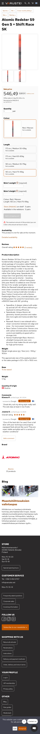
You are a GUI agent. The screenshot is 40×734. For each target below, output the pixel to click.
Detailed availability (9, 237)
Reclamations (8, 648)
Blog (4, 702)
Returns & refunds (9, 642)
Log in (5, 677)
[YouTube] (14, 619)
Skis (5, 15)
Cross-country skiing (24, 11)
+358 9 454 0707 (12, 579)
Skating (12, 15)
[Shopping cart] (33, 3)
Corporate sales (8, 601)
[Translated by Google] (9, 401)
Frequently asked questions (12, 596)
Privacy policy (8, 689)
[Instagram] (9, 619)
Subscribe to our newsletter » (15, 627)
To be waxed (7, 369)
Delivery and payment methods (14, 659)
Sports (5, 11)
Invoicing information (10, 607)
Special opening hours (11, 568)
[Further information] (17, 183)
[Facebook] (4, 619)
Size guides (7, 707)
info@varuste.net (8, 582)
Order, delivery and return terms (14, 665)
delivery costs (30, 93)
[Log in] (29, 3)
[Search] (25, 3)
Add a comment (8, 438)
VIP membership (9, 683)
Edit (15, 728)
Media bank (7, 713)
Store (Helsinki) (10, 206)
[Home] (14, 3)
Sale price (8, 89)
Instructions (7, 653)
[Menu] (3, 3)
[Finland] (36, 3)
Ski (12, 11)
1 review (28, 247)
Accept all (22, 728)
